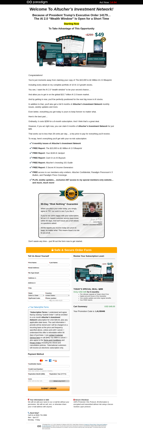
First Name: (32, 262)
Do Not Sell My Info (46, 426)
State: (30, 293)
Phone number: (51, 298)
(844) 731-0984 (52, 338)
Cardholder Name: (34, 364)
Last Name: (53, 262)
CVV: (30, 379)
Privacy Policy (35, 343)
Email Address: (33, 268)
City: (30, 288)
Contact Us (86, 424)
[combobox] (49, 280)
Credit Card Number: (35, 369)
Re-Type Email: (33, 273)
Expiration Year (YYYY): (57, 374)
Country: (48, 293)
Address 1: (32, 278)
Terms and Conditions (52, 340)
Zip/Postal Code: (34, 298)
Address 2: (32, 283)
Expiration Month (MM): (36, 374)
